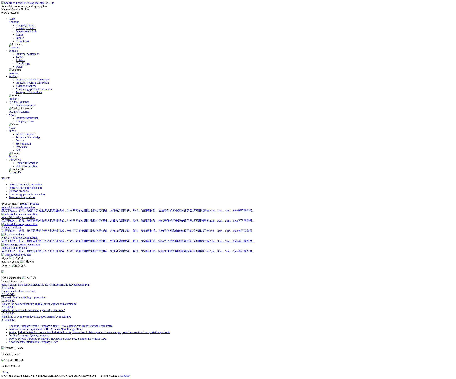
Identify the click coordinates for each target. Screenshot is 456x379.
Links (4, 372)
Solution (13, 50)
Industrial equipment (27, 53)
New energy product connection (34, 89)
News (12, 114)
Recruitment (22, 41)
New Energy (23, 63)
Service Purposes (25, 133)
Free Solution (23, 143)
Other (19, 66)
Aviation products (26, 85)
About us (14, 21)
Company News (25, 121)
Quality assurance (26, 105)
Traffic (19, 57)
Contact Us (15, 159)
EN (3, 178)
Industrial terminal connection (32, 79)
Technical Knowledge (28, 137)
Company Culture (26, 28)
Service (13, 130)
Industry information (27, 117)
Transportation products (29, 92)
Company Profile (25, 25)
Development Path (26, 31)
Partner (20, 37)
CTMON (125, 375)
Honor (19, 34)
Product (13, 76)
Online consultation (27, 166)
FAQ (18, 149)
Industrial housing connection (32, 82)
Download (22, 146)
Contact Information (27, 162)
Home (12, 18)
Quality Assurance (19, 101)
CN (8, 178)
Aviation (20, 60)
